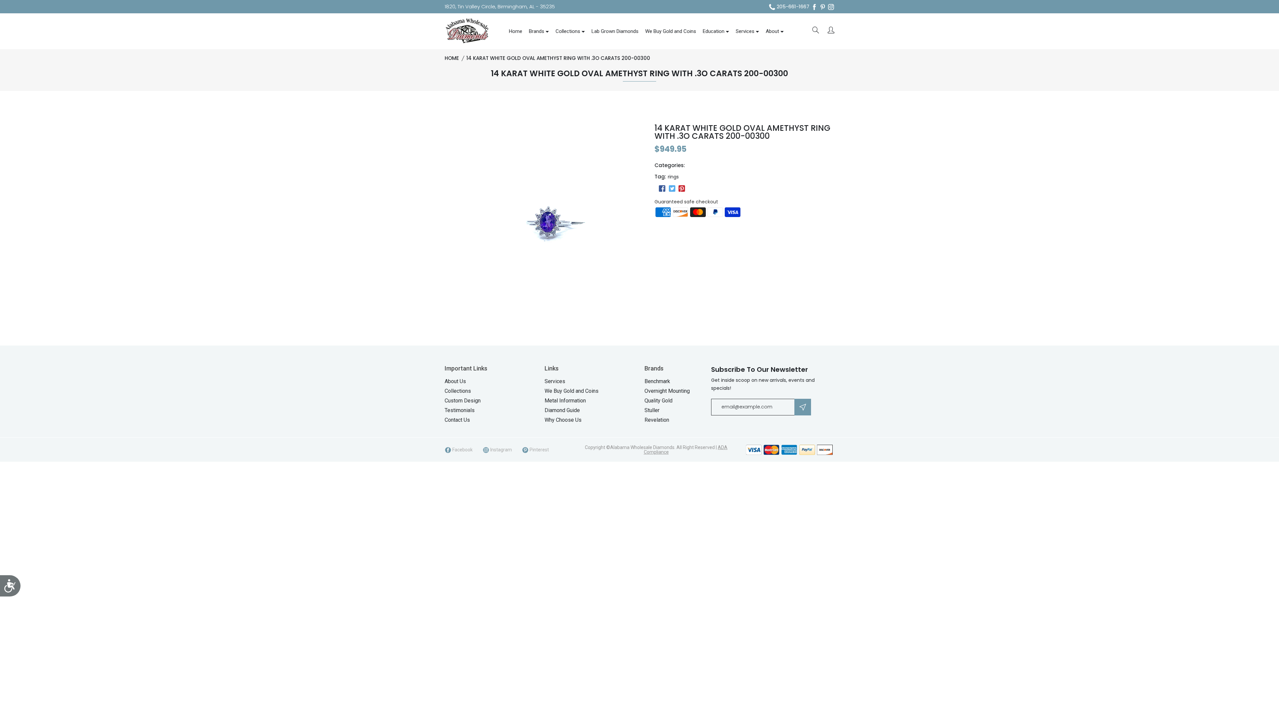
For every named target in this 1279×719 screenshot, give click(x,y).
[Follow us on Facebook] (662, 188)
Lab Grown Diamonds (615, 31)
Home (515, 31)
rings (673, 176)
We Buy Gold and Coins (670, 31)
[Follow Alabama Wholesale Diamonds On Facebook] (814, 7)
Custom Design (463, 400)
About (772, 31)
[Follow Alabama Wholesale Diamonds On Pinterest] (822, 7)
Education (713, 31)
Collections (568, 31)
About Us (455, 381)
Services (745, 31)
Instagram (500, 449)
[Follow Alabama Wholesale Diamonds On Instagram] (831, 7)
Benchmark (657, 381)
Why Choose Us (563, 420)
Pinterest (539, 449)
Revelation (656, 420)
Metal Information (565, 400)
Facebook (462, 449)
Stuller (651, 410)
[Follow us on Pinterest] (681, 188)
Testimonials (460, 410)
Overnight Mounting (667, 391)
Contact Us (457, 420)
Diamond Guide (562, 410)
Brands (536, 31)
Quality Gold (658, 400)
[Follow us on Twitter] (671, 188)
